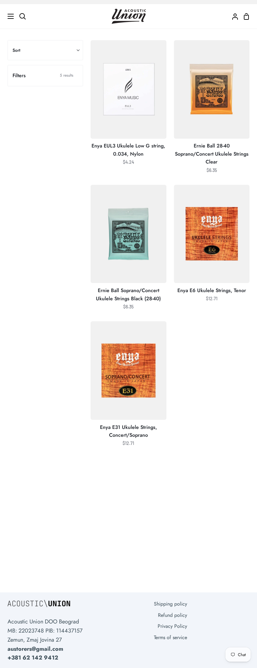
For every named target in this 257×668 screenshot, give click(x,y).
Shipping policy (170, 603)
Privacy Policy (172, 626)
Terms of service (170, 637)
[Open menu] (7, 16)
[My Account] (232, 16)
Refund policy (172, 615)
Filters (43, 75)
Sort (16, 50)
